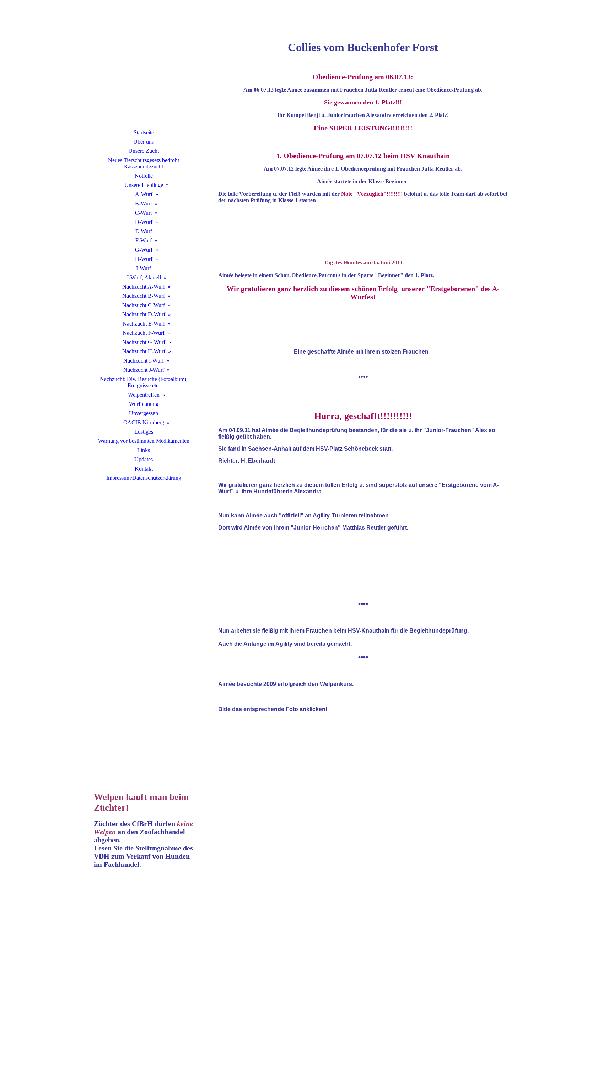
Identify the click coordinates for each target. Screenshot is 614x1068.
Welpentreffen (144, 395)
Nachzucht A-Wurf (143, 287)
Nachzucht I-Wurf (143, 361)
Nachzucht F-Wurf (144, 333)
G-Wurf (143, 250)
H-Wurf (143, 259)
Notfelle (144, 176)
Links (143, 450)
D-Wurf (143, 222)
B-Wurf (143, 203)
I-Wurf (143, 268)
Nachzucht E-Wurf (144, 324)
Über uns (143, 142)
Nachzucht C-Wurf (143, 305)
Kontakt (144, 469)
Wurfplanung (143, 404)
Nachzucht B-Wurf (143, 296)
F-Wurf (143, 240)
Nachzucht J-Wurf (143, 370)
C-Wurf (143, 213)
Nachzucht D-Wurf (143, 314)
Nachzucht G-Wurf (143, 342)
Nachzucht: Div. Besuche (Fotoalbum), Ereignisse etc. (144, 382)
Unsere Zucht (143, 151)
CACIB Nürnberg (143, 422)
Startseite (144, 132)
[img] (143, 72)
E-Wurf (143, 231)
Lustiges (143, 432)
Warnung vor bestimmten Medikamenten (143, 441)
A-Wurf (143, 194)
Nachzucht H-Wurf (143, 351)
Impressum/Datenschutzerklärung (143, 478)
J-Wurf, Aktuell (143, 277)
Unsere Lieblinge (143, 185)
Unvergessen (143, 413)
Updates (143, 459)
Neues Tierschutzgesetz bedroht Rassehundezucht (143, 163)
